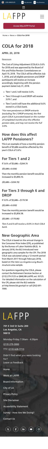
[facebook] (15, 429)
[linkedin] (23, 429)
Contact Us (9, 418)
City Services (27, 2)
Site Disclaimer (11, 400)
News (12, 35)
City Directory (39, 2)
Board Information (13, 381)
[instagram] (38, 429)
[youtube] (31, 429)
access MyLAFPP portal (24, 26)
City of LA (8, 387)
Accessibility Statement (15, 406)
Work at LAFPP (11, 375)
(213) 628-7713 (16, 349)
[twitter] (8, 429)
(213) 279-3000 (11, 344)
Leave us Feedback (13, 362)
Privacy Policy (10, 394)
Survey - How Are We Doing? (18, 412)
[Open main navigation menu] (42, 16)
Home (5, 35)
